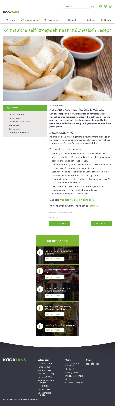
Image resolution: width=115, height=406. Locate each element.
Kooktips (90, 20)
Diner (40, 383)
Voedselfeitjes (31, 20)
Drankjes (42, 363)
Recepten (52, 20)
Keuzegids (43, 370)
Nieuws (107, 20)
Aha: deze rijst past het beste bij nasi (78, 200)
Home (12, 20)
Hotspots (72, 20)
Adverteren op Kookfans (72, 364)
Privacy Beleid (72, 372)
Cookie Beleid (71, 369)
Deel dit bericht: (55, 217)
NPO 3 (55, 212)
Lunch (40, 386)
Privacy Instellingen (74, 376)
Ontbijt (41, 389)
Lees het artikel (53, 259)
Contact (69, 379)
